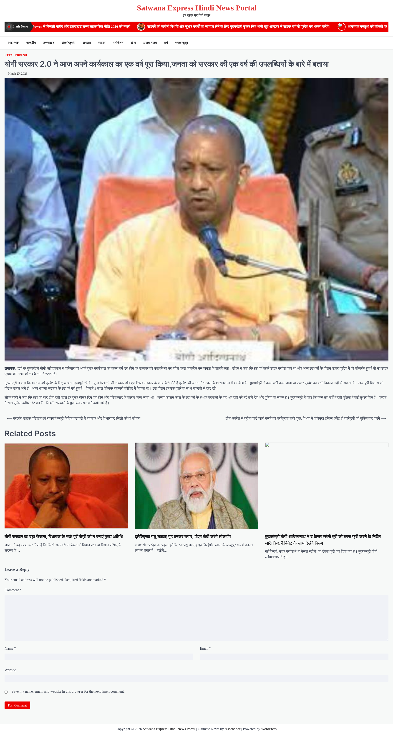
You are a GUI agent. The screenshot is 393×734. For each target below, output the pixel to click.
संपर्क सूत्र (181, 43)
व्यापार (102, 43)
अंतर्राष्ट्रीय (68, 43)
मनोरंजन (118, 43)
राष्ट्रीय (31, 43)
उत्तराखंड (48, 43)
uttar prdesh (16, 55)
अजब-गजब (150, 43)
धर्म (166, 43)
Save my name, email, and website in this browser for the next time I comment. (68, 691)
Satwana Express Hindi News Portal (196, 8)
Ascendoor (232, 729)
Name (10, 648)
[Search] (383, 42)
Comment (13, 590)
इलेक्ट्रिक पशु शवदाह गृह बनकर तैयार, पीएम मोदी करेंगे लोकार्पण (183, 536)
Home (13, 43)
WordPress (269, 729)
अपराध (87, 43)
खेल (133, 43)
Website (10, 670)
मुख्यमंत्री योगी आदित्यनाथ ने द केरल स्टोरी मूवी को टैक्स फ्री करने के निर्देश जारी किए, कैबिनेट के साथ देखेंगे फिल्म (323, 540)
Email (205, 648)
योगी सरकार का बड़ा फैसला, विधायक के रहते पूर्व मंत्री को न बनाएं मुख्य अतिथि (64, 536)
